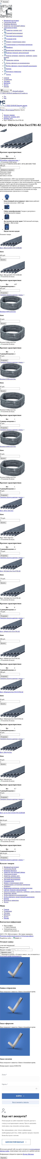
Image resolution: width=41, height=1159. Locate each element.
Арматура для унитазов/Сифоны (14, 26)
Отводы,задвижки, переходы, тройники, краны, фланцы (22, 891)
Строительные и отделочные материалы (19, 44)
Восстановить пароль (20, 1102)
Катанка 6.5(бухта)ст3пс (8, 379)
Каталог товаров (9, 115)
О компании (8, 79)
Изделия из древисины (13, 71)
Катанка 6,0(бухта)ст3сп (8, 311)
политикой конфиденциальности (10, 956)
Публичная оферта (27, 936)
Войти (18, 1096)
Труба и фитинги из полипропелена (18, 63)
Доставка (7, 81)
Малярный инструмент (11, 20)
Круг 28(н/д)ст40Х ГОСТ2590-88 (11, 248)
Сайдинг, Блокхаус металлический (17, 53)
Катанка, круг (8, 118)
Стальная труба (11, 39)
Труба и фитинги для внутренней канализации (21, 66)
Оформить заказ (6, 952)
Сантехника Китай (10, 22)
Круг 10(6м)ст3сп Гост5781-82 (10, 631)
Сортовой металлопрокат (14, 33)
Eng (5, 98)
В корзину (4, 293)
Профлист (9, 47)
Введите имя (4, 947)
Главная (6, 78)
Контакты (7, 83)
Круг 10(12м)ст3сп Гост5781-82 (10, 571)
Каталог (6, 91)
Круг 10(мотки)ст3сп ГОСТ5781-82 (11, 692)
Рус (5, 96)
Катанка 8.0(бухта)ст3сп (8, 446)
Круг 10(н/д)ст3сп (6, 752)
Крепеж (8, 69)
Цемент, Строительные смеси (15, 42)
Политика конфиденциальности (10, 936)
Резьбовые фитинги (10, 24)
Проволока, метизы (12, 60)
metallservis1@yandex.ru (20, 93)
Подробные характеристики (9, 160)
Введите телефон (6, 950)
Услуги (8, 74)
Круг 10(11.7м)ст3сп (6, 510)
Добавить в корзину (7, 170)
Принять (3, 1158)
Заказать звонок (22, 105)
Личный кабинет (18, 91)
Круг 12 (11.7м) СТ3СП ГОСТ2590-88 (12, 812)
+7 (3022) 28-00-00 (6, 93)
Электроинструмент (10, 27)
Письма (6, 86)
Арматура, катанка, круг (14, 30)
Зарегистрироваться (14, 1142)
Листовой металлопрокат (14, 36)
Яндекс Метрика (28, 1154)
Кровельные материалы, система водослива (20, 50)
